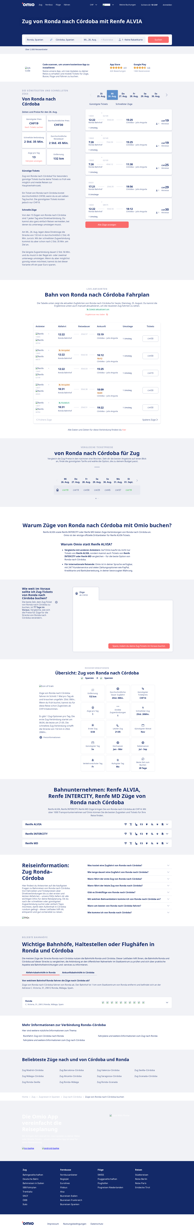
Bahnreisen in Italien (33, 1183)
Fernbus (49, 4)
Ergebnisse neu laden (95, 314)
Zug (40, 4)
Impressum (53, 1223)
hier (124, 430)
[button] (91, 40)
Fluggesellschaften (107, 1179)
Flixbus (63, 1187)
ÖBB (25, 1200)
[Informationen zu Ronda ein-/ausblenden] (167, 1002)
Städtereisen (141, 1174)
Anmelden (167, 5)
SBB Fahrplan (29, 1187)
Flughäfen (103, 1183)
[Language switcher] (108, 4)
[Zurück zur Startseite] (30, 5)
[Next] (167, 95)
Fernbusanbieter (68, 1174)
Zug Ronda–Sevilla (31, 1082)
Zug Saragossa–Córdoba (109, 1076)
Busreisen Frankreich (71, 1200)
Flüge (58, 4)
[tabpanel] (123, 626)
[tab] (98, 104)
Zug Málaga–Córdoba (33, 1076)
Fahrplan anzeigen (34, 161)
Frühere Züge (45, 419)
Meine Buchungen (127, 5)
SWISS (101, 1174)
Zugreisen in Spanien (49, 1096)
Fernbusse (65, 1169)
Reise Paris (140, 1183)
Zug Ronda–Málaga (69, 1082)
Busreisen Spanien (69, 1204)
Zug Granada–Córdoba (145, 1076)
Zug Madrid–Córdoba (32, 1070)
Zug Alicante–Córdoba (71, 1076)
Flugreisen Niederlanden (110, 1187)
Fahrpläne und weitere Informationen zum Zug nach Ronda (127, 1035)
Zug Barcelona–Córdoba (72, 1070)
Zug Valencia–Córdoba (108, 1070)
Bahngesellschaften (33, 1174)
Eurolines (65, 1183)
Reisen (138, 1169)
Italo (25, 1204)
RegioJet (64, 1179)
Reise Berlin (141, 1179)
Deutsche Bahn (30, 1179)
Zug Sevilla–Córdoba (144, 1070)
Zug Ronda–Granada (107, 1082)
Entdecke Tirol (142, 1187)
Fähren (67, 4)
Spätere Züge (149, 419)
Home (25, 1096)
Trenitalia (27, 1191)
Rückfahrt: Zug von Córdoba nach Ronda (43, 1035)
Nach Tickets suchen (34, 127)
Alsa (62, 1191)
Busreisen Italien (68, 1195)
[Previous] (57, 480)
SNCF (25, 1195)
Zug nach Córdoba (72, 1096)
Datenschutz (97, 1223)
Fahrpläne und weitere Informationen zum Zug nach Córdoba (54, 1040)
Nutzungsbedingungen (74, 1223)
